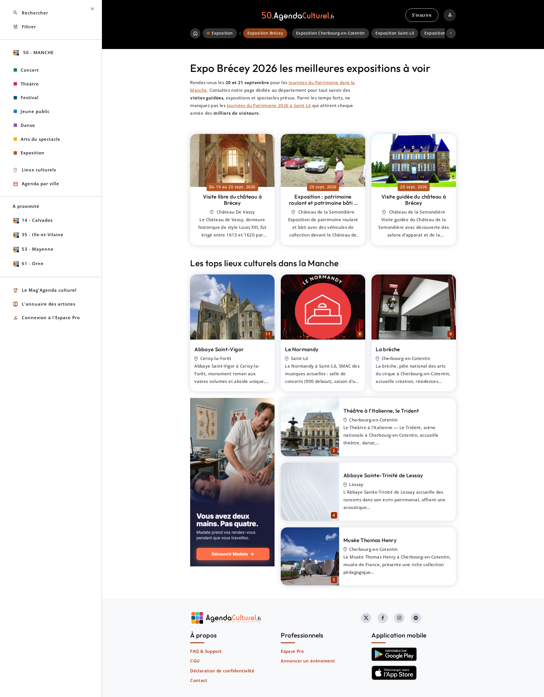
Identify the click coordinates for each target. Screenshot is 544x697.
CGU (194, 661)
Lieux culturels (34, 170)
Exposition (32, 152)
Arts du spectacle (40, 139)
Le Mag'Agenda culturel (44, 290)
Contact (198, 680)
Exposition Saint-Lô (394, 33)
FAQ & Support (206, 651)
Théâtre (30, 84)
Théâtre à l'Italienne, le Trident (381, 410)
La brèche (388, 349)
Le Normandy (301, 349)
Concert (30, 70)
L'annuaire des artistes (44, 304)
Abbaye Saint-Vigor (219, 349)
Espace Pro (292, 651)
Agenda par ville (36, 184)
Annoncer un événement (308, 661)
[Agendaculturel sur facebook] (383, 618)
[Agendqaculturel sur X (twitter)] (366, 618)
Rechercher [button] (30, 13)
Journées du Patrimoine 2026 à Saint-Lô (269, 105)
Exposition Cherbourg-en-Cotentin (330, 33)
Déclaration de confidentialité (222, 670)
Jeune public (35, 111)
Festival (30, 97)
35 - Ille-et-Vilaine (42, 234)
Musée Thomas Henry (370, 540)
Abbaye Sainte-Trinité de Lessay (383, 475)
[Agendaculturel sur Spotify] (416, 618)
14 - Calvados (37, 220)
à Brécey (232, 199)
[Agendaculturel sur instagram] (399, 618)
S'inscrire (422, 15)
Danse (28, 125)
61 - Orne (33, 263)
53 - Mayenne (38, 249)
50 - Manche (38, 52)
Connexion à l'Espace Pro (46, 318)
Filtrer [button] (24, 27)
